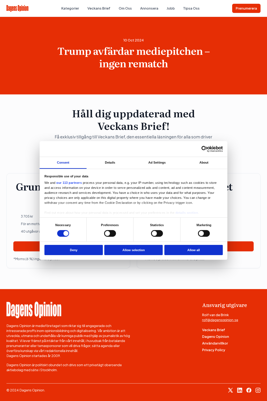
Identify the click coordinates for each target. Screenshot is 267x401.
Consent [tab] (63, 162)
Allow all (193, 250)
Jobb (171, 8)
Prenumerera (246, 8)
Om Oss (125, 8)
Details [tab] (110, 162)
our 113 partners (69, 182)
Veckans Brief (98, 8)
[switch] (110, 233)
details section (186, 212)
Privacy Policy (213, 350)
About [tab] (204, 162)
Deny (73, 250)
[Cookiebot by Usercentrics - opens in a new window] (204, 149)
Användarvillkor (215, 343)
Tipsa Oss (191, 8)
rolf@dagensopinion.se (220, 320)
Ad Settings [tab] (157, 162)
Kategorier (70, 8)
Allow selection (133, 250)
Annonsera (149, 8)
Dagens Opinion (215, 336)
